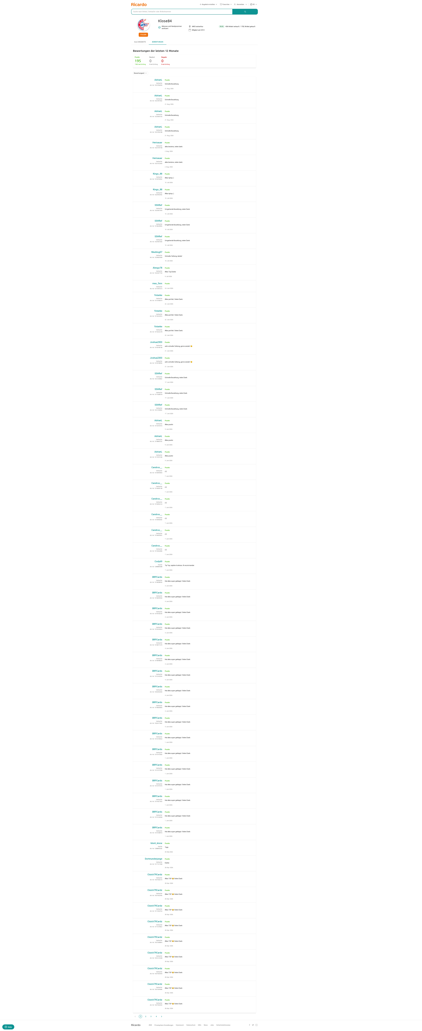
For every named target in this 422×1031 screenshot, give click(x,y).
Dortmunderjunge (153, 858)
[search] (245, 12)
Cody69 (158, 561)
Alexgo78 (157, 267)
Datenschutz (190, 1025)
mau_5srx (157, 283)
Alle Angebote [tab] (140, 42)
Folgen (143, 35)
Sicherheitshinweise (223, 1025)
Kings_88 (157, 173)
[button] (208, 4)
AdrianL (158, 80)
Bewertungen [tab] (157, 42)
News (206, 1025)
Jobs (212, 1025)
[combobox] (182, 12)
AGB (150, 1025)
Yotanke (158, 295)
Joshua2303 (156, 342)
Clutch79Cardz (154, 874)
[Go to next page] (161, 1016)
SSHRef (158, 205)
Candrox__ (156, 467)
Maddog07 (156, 252)
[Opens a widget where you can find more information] (8, 1027)
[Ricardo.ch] (139, 4)
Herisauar (157, 142)
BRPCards (157, 577)
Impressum (180, 1025)
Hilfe (199, 1025)
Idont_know (156, 843)
